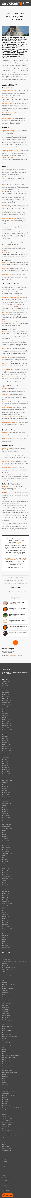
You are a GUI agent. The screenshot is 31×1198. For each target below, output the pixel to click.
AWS (19, 580)
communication (10, 544)
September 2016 (7, 929)
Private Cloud (7, 583)
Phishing (4, 1097)
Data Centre (5, 1017)
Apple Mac (5, 965)
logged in (11, 655)
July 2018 (4, 882)
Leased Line (5, 1064)
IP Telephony (6, 1061)
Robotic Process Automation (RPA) (11, 1108)
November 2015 (6, 945)
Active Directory (6, 959)
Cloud (22, 580)
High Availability (6, 1045)
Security (4, 1114)
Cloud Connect (6, 999)
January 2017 (5, 920)
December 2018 (6, 872)
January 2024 (5, 746)
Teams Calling (5, 1185)
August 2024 (5, 732)
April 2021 (5, 813)
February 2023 (6, 769)
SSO (3, 1128)
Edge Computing (6, 1030)
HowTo (4, 1047)
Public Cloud (15, 583)
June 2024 (5, 736)
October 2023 (6, 753)
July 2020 (4, 832)
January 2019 (5, 870)
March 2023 (5, 767)
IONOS (4, 1059)
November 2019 (6, 849)
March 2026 (5, 692)
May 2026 (5, 688)
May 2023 (5, 763)
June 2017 (5, 910)
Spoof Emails (5, 1126)
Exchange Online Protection (9, 1036)
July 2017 (4, 908)
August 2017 (5, 906)
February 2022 (6, 792)
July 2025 (4, 709)
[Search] (22, 3)
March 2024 (5, 742)
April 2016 (5, 937)
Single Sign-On (6, 1120)
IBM (3, 1053)
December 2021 (6, 797)
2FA (3, 955)
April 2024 (5, 740)
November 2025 (6, 700)
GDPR (4, 1038)
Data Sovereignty (7, 1020)
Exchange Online (6, 1034)
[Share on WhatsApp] (9, 592)
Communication (6, 1003)
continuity (17, 544)
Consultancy (5, 1009)
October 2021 (6, 801)
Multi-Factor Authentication (9, 1072)
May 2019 (5, 862)
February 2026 (6, 694)
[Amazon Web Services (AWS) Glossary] (15, 31)
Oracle (4, 1087)
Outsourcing (5, 1093)
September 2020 (7, 828)
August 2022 (5, 782)
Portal (3, 1166)
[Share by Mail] (27, 592)
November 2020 (6, 824)
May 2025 (5, 713)
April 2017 (5, 914)
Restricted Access (7, 1105)
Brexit (4, 986)
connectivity (19, 542)
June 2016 (5, 933)
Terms (3, 1164)
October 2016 (6, 926)
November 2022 (6, 776)
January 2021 (5, 820)
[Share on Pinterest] (12, 592)
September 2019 (7, 853)
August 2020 (5, 830)
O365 (3, 1080)
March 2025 (5, 717)
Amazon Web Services (13, 11)
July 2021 (4, 807)
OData (4, 1082)
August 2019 (5, 855)
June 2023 (5, 761)
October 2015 (6, 947)
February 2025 (6, 719)
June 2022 (5, 786)
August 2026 (5, 681)
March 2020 (5, 841)
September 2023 (7, 755)
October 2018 (6, 876)
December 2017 (6, 897)
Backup (4, 978)
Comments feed (6, 1148)
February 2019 (6, 868)
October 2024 (6, 727)
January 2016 (5, 943)
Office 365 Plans (6, 1190)
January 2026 (5, 696)
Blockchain (5, 982)
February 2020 (6, 843)
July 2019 (4, 857)
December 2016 (6, 922)
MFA (3, 1068)
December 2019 (6, 847)
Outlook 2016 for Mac (8, 1091)
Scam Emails (5, 1112)
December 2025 (6, 698)
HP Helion (5, 1049)
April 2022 (5, 788)
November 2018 (6, 874)
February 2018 (6, 893)
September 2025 (7, 704)
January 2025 (5, 721)
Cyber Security (6, 1015)
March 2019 (5, 866)
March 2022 (5, 790)
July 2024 (4, 734)
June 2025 (5, 711)
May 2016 (5, 935)
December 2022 (6, 774)
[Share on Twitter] (6, 592)
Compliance (5, 1005)
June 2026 (5, 686)
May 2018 (5, 887)
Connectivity (5, 1007)
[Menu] (26, 3)
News (3, 1078)
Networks (24, 582)
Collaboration (5, 1001)
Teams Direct (6, 1133)
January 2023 (5, 771)
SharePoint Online (7, 1118)
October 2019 (6, 851)
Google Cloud (6, 1043)
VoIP (3, 1137)
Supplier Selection (7, 1131)
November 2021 (6, 799)
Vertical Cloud (23, 583)
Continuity (5, 1011)
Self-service (5, 1116)
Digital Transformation (8, 1024)
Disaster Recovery (7, 1026)
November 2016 (6, 924)
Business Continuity (7, 988)
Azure (3, 971)
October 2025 (6, 702)
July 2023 (4, 759)
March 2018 (5, 891)
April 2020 (5, 838)
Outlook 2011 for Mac (8, 1089)
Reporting (5, 1101)
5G (3, 957)
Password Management (8, 1095)
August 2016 (5, 931)
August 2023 (5, 757)
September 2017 (7, 903)
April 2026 (5, 690)
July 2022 (4, 784)
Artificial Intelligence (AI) (8, 967)
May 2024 (5, 738)
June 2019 (5, 859)
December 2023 (6, 748)
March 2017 (5, 916)
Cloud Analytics (6, 997)
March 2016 (5, 939)
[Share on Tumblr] (18, 592)
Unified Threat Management (10, 1135)
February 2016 (6, 941)
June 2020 (5, 834)
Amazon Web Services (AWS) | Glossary (15, 16)
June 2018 (5, 885)
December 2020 (6, 822)
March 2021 (5, 815)
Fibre (3, 1175)
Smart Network (6, 1124)
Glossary (21, 11)
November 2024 (6, 725)
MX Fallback (5, 1074)
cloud (23, 544)
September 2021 (7, 803)
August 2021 (5, 805)
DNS (3, 1028)
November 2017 (6, 899)
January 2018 (5, 895)
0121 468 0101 (11, 559)
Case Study (5, 992)
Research (4, 1103)
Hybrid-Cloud (6, 1051)
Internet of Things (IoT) (8, 1057)
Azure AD (4, 973)
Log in (4, 1144)
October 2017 (6, 901)
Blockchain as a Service (8, 984)
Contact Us (22, 559)
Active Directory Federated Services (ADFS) (14, 961)
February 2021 (6, 818)
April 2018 (5, 889)
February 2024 (6, 744)
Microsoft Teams (7, 1070)
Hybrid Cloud (17, 582)
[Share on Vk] (21, 592)
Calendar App (6, 990)
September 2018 (7, 878)
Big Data (4, 980)
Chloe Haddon (19, 577)
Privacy (4, 1159)
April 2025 (5, 715)
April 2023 (5, 765)
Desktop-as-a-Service (8, 1022)
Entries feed (5, 1146)
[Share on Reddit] (24, 592)
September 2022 (7, 780)
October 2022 (6, 778)
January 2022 (5, 795)
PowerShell (5, 1099)
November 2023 (6, 751)
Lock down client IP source (9, 1066)
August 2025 (5, 707)
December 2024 (6, 723)
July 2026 (4, 683)
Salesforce (5, 1110)
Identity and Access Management (11, 1055)
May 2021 (5, 811)
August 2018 (5, 880)
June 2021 (5, 809)
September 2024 (7, 730)
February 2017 (6, 918)
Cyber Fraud (5, 1013)
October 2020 (6, 826)
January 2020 (5, 845)
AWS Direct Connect (7, 969)
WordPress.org (6, 1150)
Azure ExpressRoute (8, 976)
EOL (3, 1032)
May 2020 (5, 836)
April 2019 (5, 864)
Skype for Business (7, 1122)
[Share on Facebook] (3, 592)
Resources (4, 1161)
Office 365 (5, 1085)
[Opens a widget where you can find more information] (7, 1195)
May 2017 (5, 912)
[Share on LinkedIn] (15, 592)
